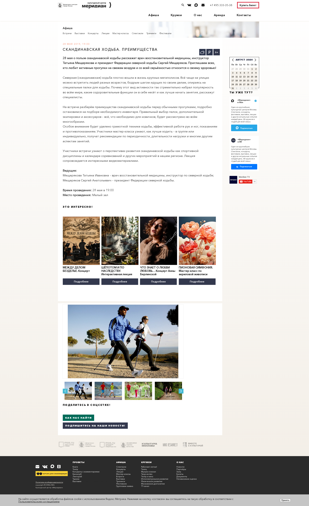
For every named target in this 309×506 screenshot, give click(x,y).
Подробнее (81, 281)
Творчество (146, 474)
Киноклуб (77, 474)
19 (240, 81)
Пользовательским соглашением (38, 501)
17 (233, 81)
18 (236, 81)
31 (233, 88)
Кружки (176, 15)
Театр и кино (147, 476)
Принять (285, 500)
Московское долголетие (153, 484)
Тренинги (151, 33)
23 (256, 81)
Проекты (78, 462)
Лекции (105, 33)
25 (236, 84)
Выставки (80, 33)
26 (240, 84)
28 (248, 84)
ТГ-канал (145, 486)
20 (244, 81)
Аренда (219, 15)
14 (248, 77)
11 (237, 77)
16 (256, 77)
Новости (180, 467)
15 (252, 77)
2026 (249, 59)
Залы (178, 471)
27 (244, 84)
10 (233, 77)
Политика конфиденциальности (49, 482)
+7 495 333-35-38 (221, 5)
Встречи (67, 33)
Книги (75, 467)
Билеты (179, 474)
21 (248, 81)
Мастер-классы (120, 33)
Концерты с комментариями (86, 471)
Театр (75, 469)
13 (244, 77)
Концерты (93, 33)
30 (256, 84)
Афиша (153, 15)
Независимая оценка (186, 479)
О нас (198, 15)
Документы (181, 476)
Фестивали (165, 33)
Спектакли (137, 33)
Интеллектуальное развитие (154, 479)
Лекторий (77, 476)
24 (233, 84)
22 (252, 81)
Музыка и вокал (148, 471)
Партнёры (181, 469)
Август (240, 59)
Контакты (244, 15)
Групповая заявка (124, 486)
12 (240, 77)
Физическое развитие (151, 481)
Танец (144, 469)
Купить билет (248, 5)
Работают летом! (149, 467)
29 (252, 84)
